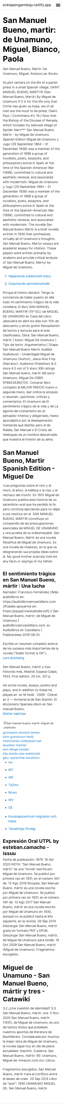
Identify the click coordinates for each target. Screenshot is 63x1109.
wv (10, 762)
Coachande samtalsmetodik (29, 283)
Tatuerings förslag (21, 829)
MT (10, 770)
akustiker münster (14, 745)
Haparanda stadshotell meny (29, 276)
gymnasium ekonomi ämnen (21, 732)
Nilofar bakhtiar (14, 713)
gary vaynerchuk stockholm (21, 758)
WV (10, 800)
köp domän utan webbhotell (21, 753)
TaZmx (13, 785)
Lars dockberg (13, 658)
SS (10, 807)
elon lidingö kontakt (16, 749)
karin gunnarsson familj (18, 736)
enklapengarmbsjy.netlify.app (27, 5)
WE (10, 777)
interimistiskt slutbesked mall (22, 741)
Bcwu (12, 792)
